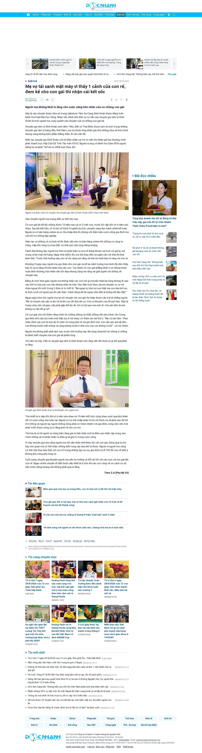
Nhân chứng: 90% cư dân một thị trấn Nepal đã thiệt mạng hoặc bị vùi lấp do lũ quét (76, 691)
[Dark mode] (169, 14)
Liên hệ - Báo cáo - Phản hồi (100, 747)
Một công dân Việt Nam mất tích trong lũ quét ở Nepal (62, 662)
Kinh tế (67, 15)
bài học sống (89, 541)
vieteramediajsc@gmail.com (148, 740)
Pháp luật (46, 15)
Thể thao (109, 15)
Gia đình (98, 15)
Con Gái (67, 541)
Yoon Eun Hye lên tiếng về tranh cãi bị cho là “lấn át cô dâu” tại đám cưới (71, 707)
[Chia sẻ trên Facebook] (111, 100)
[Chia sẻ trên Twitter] (116, 100)
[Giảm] (41, 99)
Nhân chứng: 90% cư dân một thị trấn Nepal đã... (156, 74)
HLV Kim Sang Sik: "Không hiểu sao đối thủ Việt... (100, 74)
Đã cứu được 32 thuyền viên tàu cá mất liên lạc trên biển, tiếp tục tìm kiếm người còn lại (78, 702)
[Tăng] (52, 99)
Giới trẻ (120, 15)
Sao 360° (77, 15)
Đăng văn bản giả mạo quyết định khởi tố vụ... (47, 74)
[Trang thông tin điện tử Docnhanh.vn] (101, 6)
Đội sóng (32, 541)
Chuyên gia (77, 541)
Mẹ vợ (41, 541)
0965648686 (124, 740)
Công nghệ (159, 15)
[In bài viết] (127, 100)
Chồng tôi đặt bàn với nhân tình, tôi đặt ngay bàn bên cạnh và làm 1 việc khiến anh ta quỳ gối (78, 669)
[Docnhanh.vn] (42, 738)
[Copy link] (121, 100)
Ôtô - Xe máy (133, 15)
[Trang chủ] (28, 14)
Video (53, 718)
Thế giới (57, 15)
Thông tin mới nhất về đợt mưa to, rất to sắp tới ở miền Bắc (65, 695)
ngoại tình (58, 541)
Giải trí (88, 15)
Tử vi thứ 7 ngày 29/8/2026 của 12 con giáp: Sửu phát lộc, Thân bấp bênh (70, 658)
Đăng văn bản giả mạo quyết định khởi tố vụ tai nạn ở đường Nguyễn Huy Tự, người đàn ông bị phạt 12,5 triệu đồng (78, 681)
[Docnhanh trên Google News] (31, 100)
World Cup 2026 (148, 725)
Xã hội (36, 15)
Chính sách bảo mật (75, 747)
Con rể (48, 541)
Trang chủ (34, 718)
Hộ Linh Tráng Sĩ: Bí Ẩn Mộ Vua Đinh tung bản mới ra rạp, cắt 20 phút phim (72, 674)
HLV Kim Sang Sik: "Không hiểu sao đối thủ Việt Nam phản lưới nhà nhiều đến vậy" (76, 686)
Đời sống (146, 15)
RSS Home (128, 747)
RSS (119, 747)
